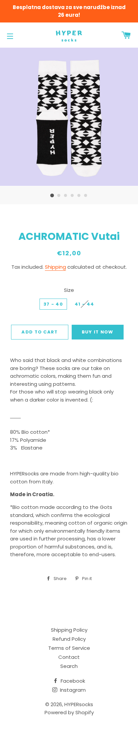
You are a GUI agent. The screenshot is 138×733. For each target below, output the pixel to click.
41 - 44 (84, 304)
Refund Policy (69, 638)
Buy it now (98, 332)
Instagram (72, 689)
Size (69, 290)
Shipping (55, 266)
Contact (69, 657)
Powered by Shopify (69, 712)
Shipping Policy (69, 629)
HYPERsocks (78, 704)
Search (69, 666)
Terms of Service (69, 647)
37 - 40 (53, 304)
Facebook (72, 680)
